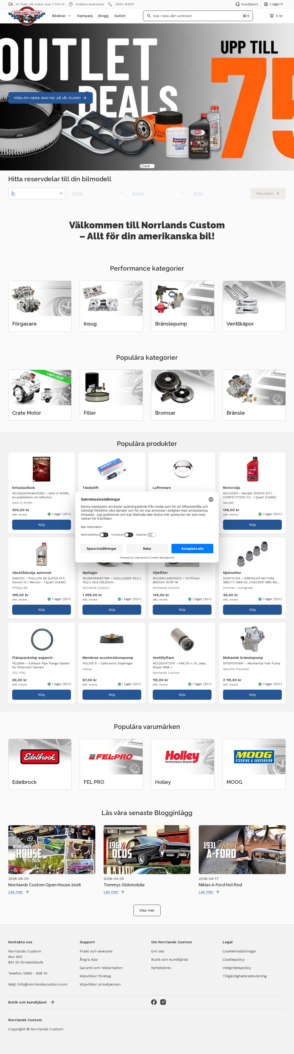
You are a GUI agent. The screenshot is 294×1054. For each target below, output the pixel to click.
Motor (198, 193)
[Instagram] (163, 1002)
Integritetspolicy (237, 968)
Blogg (103, 16)
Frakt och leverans (96, 951)
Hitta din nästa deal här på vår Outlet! (47, 98)
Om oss (157, 951)
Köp (41, 524)
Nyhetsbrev (161, 968)
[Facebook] (154, 1002)
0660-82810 (124, 4)
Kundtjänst (249, 4)
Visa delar (265, 193)
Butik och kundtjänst (169, 959)
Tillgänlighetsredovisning (245, 976)
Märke (77, 193)
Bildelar (59, 16)
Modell (138, 193)
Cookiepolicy (234, 959)
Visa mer (147, 910)
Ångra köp (89, 959)
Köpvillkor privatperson (100, 984)
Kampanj (85, 16)
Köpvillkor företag (95, 976)
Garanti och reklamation (101, 968)
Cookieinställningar (239, 951)
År (13, 193)
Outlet (120, 16)
